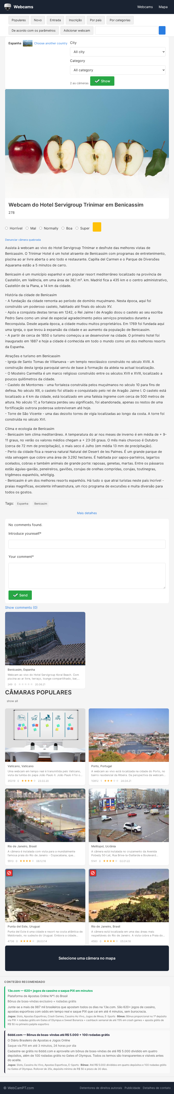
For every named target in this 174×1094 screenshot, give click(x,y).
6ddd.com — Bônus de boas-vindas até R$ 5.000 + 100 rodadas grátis (59, 1035)
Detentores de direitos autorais (101, 1088)
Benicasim (40, 503)
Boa (69, 228)
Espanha (22, 503)
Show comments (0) (21, 607)
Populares (19, 20)
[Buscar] (162, 30)
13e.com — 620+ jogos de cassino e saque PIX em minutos (50, 990)
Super (85, 228)
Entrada (55, 20)
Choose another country (50, 43)
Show (105, 81)
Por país (96, 20)
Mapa (163, 7)
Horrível (16, 228)
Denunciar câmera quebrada (23, 239)
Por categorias (120, 20)
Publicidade (132, 1088)
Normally (51, 228)
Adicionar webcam (77, 30)
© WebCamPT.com (18, 1088)
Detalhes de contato (157, 1088)
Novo (38, 20)
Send (23, 595)
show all (12, 701)
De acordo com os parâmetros (34, 30)
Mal (33, 228)
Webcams (145, 7)
